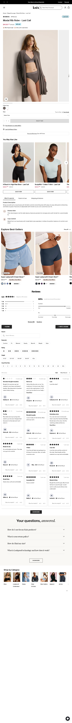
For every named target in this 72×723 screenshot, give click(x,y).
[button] (10, 17)
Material (18, 343)
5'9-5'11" (27, 358)
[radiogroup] (6, 108)
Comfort (5, 343)
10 (25, 366)
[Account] (65, 7)
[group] (30, 66)
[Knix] (36, 7)
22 (53, 366)
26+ (63, 366)
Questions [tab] (39, 322)
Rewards (66, 2)
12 (29, 366)
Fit (11, 343)
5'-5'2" (4, 358)
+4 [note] (46, 283)
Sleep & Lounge (11, 13)
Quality (25, 343)
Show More (36, 560)
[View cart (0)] (69, 7)
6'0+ (34, 358)
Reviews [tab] (31, 322)
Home (4, 13)
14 (34, 366)
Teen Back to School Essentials (36, 2)
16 (38, 366)
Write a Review (64, 327)
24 (58, 366)
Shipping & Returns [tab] (37, 198)
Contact (60, 2)
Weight (40, 343)
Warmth (33, 343)
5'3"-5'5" (12, 358)
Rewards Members (32, 133)
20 (48, 366)
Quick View (18, 191)
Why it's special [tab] (9, 198)
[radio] (4, 108)
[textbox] (21, 335)
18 (43, 366)
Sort (57, 373)
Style (47, 343)
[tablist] (36, 198)
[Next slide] (66, 163)
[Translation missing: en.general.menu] (4, 7)
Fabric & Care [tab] (22, 198)
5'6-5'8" (20, 358)
